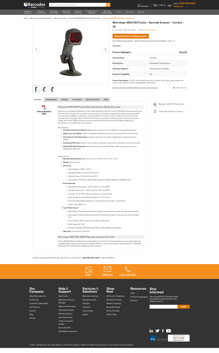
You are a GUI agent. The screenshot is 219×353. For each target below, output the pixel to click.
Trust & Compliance (126, 345)
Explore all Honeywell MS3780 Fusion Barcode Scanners (135, 88)
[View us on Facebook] (163, 332)
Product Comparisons (139, 297)
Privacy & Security (100, 345)
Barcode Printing (113, 307)
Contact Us (178, 6)
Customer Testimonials (38, 303)
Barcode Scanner (60, 18)
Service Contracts (92, 99)
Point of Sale (111, 314)
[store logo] (34, 5)
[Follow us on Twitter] (157, 332)
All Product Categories (115, 296)
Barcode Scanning (113, 300)
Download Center (66, 317)
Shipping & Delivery (66, 310)
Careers (32, 311)
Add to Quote (181, 88)
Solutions (86, 303)
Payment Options (65, 314)
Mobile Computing (113, 303)
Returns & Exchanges (67, 306)
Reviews (65, 99)
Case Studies (88, 311)
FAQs (106, 99)
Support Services (89, 300)
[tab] (37, 99)
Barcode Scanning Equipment (41, 18)
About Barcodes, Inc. (37, 296)
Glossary (133, 300)
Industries (86, 307)
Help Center (63, 296)
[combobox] (80, 5)
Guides (85, 314)
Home (26, 18)
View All (183, 52)
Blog (31, 314)
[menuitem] (28, 12)
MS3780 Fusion (150, 30)
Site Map (90, 345)
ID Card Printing (112, 311)
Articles (32, 318)
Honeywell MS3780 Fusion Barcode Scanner (85, 18)
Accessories (76, 99)
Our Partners (34, 307)
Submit (183, 307)
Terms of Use (113, 345)
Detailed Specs (51, 99)
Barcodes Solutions (90, 296)
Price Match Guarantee (68, 331)
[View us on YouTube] (168, 332)
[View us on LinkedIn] (151, 332)
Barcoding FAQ (64, 328)
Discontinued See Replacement (130, 36)
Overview (37, 99)
